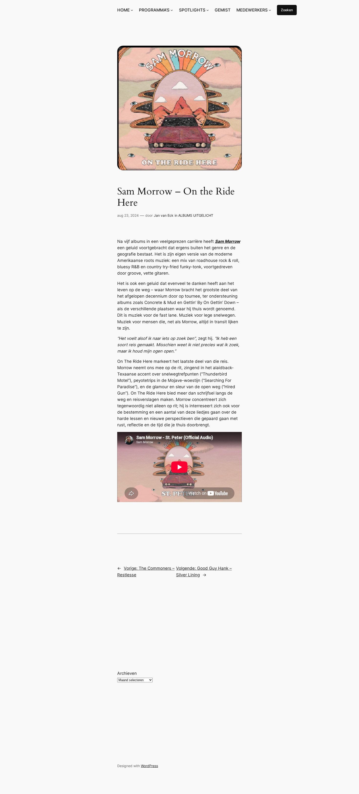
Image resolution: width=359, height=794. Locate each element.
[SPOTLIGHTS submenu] (207, 10)
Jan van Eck (163, 215)
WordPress (149, 766)
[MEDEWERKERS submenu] (270, 10)
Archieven (127, 673)
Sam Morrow (227, 241)
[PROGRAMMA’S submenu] (171, 10)
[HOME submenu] (132, 10)
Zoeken (287, 10)
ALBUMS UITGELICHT (195, 215)
